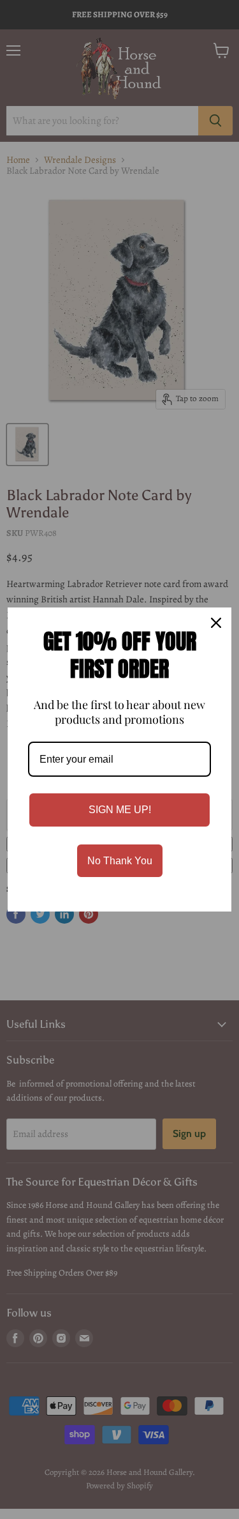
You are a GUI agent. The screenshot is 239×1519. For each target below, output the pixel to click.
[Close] (216, 622)
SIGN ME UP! (120, 809)
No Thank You (119, 860)
